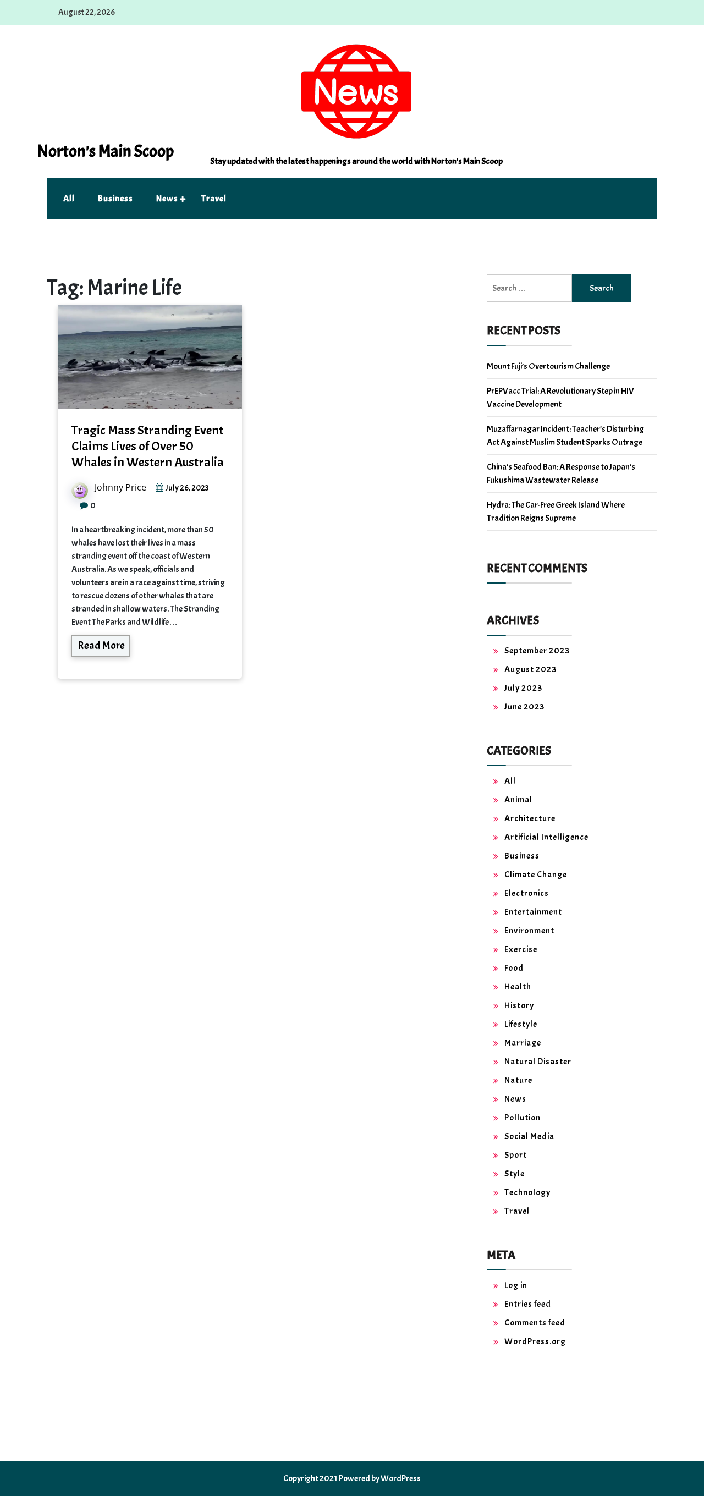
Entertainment (533, 911)
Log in (515, 1285)
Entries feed (527, 1304)
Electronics (526, 893)
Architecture (530, 818)
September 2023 (537, 650)
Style (514, 1173)
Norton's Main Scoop (105, 151)
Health (517, 986)
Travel (214, 198)
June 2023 (524, 706)
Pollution (522, 1117)
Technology (527, 1192)
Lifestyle (520, 1024)
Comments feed (534, 1322)
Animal (518, 799)
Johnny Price (120, 487)
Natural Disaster (537, 1061)
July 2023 (523, 688)
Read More (101, 645)
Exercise (520, 949)
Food (514, 968)
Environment (529, 930)
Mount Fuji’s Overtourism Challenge (548, 366)
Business (115, 198)
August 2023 (530, 669)
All (69, 198)
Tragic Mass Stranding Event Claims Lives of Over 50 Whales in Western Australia (148, 446)
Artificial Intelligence (546, 837)
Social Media (529, 1136)
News (167, 198)
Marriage (522, 1042)
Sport (515, 1155)
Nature (518, 1080)
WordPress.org (535, 1341)
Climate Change (535, 874)
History (519, 1005)
